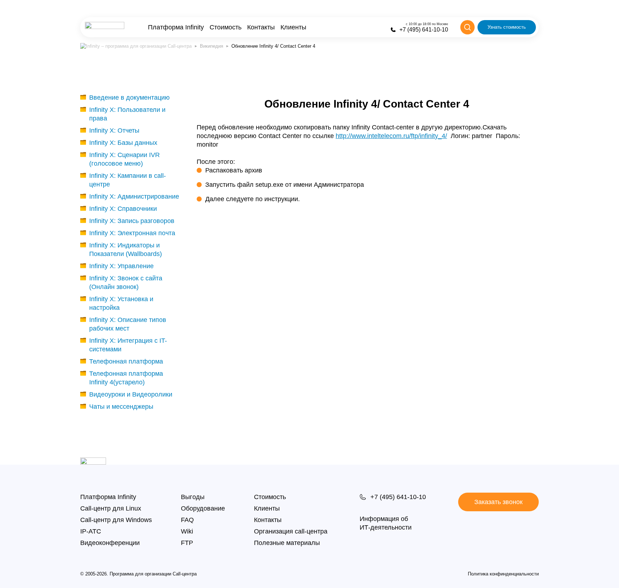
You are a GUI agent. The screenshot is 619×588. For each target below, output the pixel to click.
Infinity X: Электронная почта (132, 233)
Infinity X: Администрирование (134, 196)
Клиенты (293, 27)
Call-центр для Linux (110, 508)
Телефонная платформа (126, 361)
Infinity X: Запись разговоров (131, 220)
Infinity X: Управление (121, 266)
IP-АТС (90, 531)
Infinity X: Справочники (123, 208)
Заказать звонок (498, 502)
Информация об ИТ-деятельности (386, 523)
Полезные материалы (287, 542)
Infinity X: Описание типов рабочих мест (127, 324)
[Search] (467, 27)
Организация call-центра (290, 531)
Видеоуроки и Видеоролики (130, 394)
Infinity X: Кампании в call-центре (127, 180)
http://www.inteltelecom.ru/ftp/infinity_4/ (391, 135)
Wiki (187, 531)
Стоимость (225, 27)
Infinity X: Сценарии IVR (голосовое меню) (124, 159)
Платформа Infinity (176, 27)
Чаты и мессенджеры (121, 406)
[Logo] (104, 27)
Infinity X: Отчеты (114, 130)
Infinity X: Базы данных (123, 142)
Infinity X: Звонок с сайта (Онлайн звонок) (125, 282)
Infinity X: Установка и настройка (121, 303)
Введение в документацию (129, 97)
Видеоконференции (110, 542)
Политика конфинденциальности (503, 574)
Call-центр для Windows (116, 519)
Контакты (261, 27)
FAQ (187, 519)
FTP (187, 542)
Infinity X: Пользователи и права (127, 114)
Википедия (211, 46)
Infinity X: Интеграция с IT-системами (128, 345)
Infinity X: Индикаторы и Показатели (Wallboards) (125, 249)
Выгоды (193, 497)
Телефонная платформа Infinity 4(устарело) (126, 378)
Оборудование (203, 508)
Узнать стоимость (507, 27)
